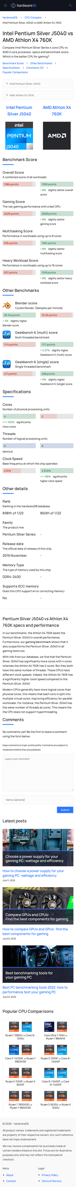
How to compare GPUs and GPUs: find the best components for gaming (35, 931)
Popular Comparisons (15, 72)
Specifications (11, 67)
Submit (65, 810)
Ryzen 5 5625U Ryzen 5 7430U (56, 1106)
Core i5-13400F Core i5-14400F (55, 1083)
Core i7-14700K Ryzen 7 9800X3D (20, 1060)
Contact (11, 1181)
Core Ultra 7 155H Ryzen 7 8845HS (55, 1036)
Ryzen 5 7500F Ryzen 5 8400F (20, 1083)
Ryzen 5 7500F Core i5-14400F (56, 1060)
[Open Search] (70, 5)
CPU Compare (33, 17)
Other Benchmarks (41, 63)
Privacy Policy (50, 1175)
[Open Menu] (5, 5)
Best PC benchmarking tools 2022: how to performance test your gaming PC (35, 989)
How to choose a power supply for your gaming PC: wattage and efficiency (33, 873)
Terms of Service (51, 1181)
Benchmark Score (13, 63)
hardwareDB (10, 17)
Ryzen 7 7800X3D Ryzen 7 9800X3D (20, 1106)
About (9, 1175)
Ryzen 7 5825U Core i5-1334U (20, 1036)
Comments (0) (35, 67)
